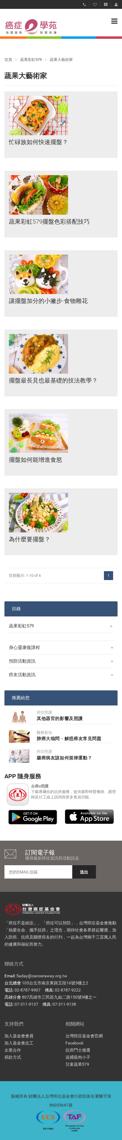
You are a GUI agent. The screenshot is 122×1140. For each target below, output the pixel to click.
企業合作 (12, 1050)
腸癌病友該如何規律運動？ (64, 757)
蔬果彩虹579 (31, 59)
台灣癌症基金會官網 (84, 1036)
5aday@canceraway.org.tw (41, 975)
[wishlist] (94, 3)
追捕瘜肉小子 (77, 1057)
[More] (105, 3)
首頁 (8, 59)
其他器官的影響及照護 (60, 718)
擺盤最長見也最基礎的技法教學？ (53, 380)
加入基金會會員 (18, 1036)
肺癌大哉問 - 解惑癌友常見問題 (69, 738)
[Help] (84, 3)
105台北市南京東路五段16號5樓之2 (55, 983)
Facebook (74, 1043)
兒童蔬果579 (77, 1064)
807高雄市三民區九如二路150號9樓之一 (59, 997)
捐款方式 (12, 1057)
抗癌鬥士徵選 (77, 1050)
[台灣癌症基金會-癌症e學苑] (25, 27)
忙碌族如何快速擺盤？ (38, 142)
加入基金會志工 (18, 1043)
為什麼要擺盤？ (29, 539)
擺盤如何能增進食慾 (35, 459)
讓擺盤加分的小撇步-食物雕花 (48, 300)
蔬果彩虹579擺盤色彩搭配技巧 (49, 221)
